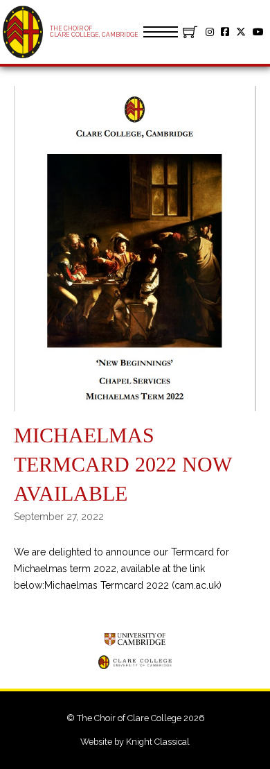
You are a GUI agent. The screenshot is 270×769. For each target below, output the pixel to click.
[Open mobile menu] (160, 31)
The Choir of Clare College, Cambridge (94, 31)
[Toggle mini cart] (190, 31)
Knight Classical (158, 741)
